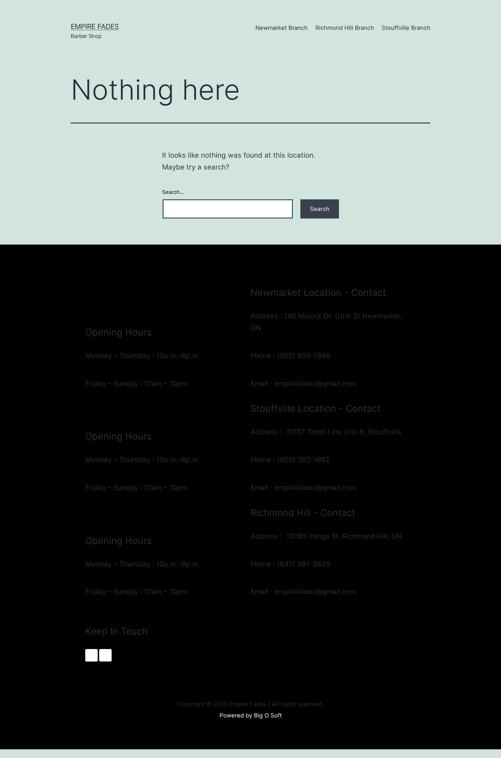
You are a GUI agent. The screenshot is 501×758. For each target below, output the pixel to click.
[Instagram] (105, 655)
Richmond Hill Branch (344, 27)
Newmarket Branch (281, 27)
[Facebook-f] (91, 655)
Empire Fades (95, 26)
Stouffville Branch (406, 27)
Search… (173, 192)
